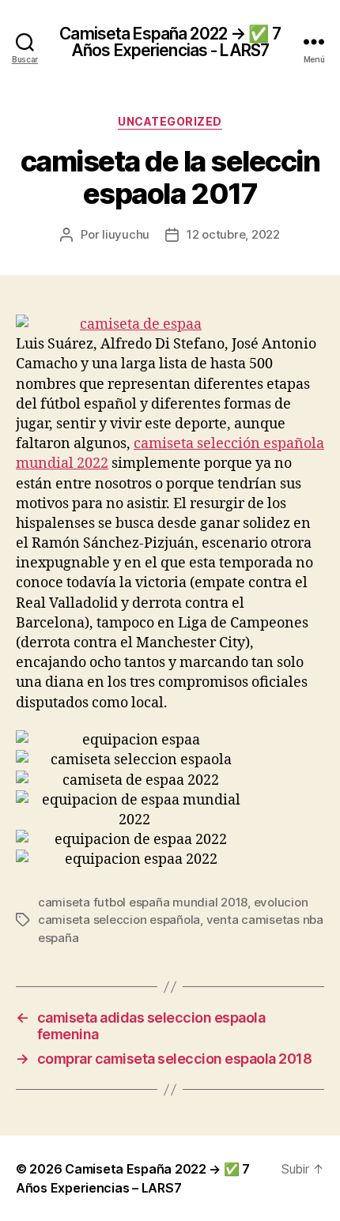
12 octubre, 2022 (233, 234)
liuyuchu (125, 234)
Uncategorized (170, 121)
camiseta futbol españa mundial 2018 (142, 902)
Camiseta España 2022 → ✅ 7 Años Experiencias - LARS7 (169, 41)
